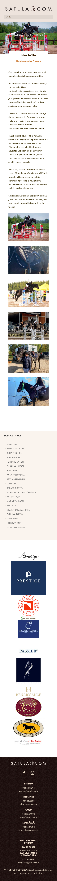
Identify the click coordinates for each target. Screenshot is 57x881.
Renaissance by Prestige (28, 61)
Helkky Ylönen (14, 523)
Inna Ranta (13, 506)
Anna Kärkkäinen (16, 475)
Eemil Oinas (13, 484)
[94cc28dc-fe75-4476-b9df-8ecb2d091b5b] (28, 372)
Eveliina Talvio (15, 514)
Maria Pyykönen (15, 501)
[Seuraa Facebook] (24, 773)
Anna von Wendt (16, 527)
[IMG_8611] (28, 339)
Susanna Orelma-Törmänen (21, 492)
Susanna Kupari (15, 466)
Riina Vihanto (14, 519)
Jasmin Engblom (15, 449)
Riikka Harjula (14, 457)
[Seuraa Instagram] (32, 773)
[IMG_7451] (28, 240)
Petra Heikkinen (15, 462)
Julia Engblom (14, 453)
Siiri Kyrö (12, 470)
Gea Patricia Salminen (18, 510)
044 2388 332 (28, 847)
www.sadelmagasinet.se (31, 873)
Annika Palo (13, 497)
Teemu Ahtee (13, 444)
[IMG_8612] (28, 306)
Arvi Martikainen (16, 479)
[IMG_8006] (28, 273)
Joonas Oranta (15, 488)
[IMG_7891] (28, 404)
